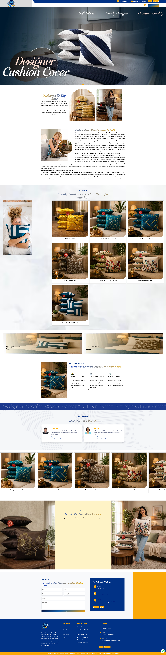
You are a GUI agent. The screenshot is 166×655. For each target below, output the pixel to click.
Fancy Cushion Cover (82, 634)
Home (113, 5)
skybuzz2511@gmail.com (139, 1)
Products (125, 5)
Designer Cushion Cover (82, 629)
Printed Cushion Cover (82, 639)
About (118, 5)
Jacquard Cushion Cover (83, 642)
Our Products (66, 632)
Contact (140, 5)
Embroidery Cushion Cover (83, 637)
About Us (65, 629)
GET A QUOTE (152, 5)
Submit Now (62, 611)
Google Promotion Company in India (110, 653)
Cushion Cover (80, 626)
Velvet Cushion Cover (82, 632)
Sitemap (133, 5)
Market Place (66, 634)
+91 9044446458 (124, 1)
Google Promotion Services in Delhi (92, 653)
